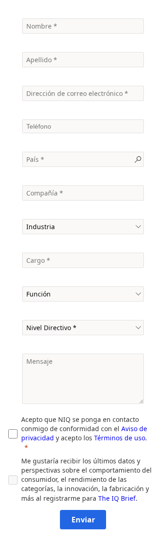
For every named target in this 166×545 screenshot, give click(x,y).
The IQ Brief (117, 498)
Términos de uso (119, 437)
